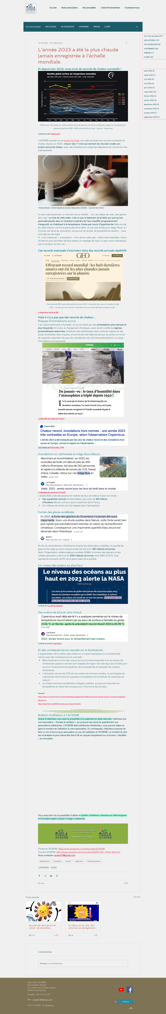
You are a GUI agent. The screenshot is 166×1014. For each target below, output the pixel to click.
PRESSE (96, 27)
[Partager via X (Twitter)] (45, 900)
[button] (70, 8)
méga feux (79, 886)
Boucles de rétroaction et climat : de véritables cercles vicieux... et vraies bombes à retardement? (42, 951)
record (68, 886)
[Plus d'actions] (126, 42)
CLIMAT (107, 27)
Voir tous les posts (33, 27)
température (44, 886)
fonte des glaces (93, 886)
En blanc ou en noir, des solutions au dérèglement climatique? (82, 951)
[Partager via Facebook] (39, 900)
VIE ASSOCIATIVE (67, 27)
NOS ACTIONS (50, 27)
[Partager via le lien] (57, 900)
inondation (57, 886)
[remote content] (83, 789)
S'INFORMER (84, 27)
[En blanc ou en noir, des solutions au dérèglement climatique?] (83, 936)
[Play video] (83, 180)
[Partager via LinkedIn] (51, 900)
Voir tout (137, 922)
